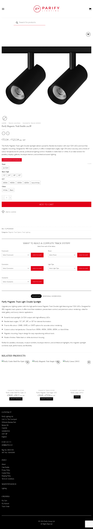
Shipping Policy (6, 476)
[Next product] (3, 133)
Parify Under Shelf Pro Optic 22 (16, 392)
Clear (89, 163)
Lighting (4, 488)
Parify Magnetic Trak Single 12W (46, 392)
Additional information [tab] (52, 296)
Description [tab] (36, 296)
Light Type (51, 264)
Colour (4, 186)
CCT (3, 179)
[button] (3, 9)
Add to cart (46, 204)
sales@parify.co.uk (7, 445)
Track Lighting (14, 123)
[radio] (5, 168)
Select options (16, 399)
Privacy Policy (6, 470)
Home (4, 123)
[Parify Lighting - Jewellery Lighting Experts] (46, 8)
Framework (5, 251)
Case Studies (5, 467)
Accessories (5, 278)
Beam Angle (5, 171)
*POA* (77, 397)
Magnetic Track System (32, 123)
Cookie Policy (6, 473)
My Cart (4, 500)
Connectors (5, 264)
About (4, 464)
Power (4, 164)
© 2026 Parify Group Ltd (46, 521)
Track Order (6, 506)
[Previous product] (7, 133)
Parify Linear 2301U (77, 392)
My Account (5, 503)
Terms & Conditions (8, 479)
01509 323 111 (6, 442)
